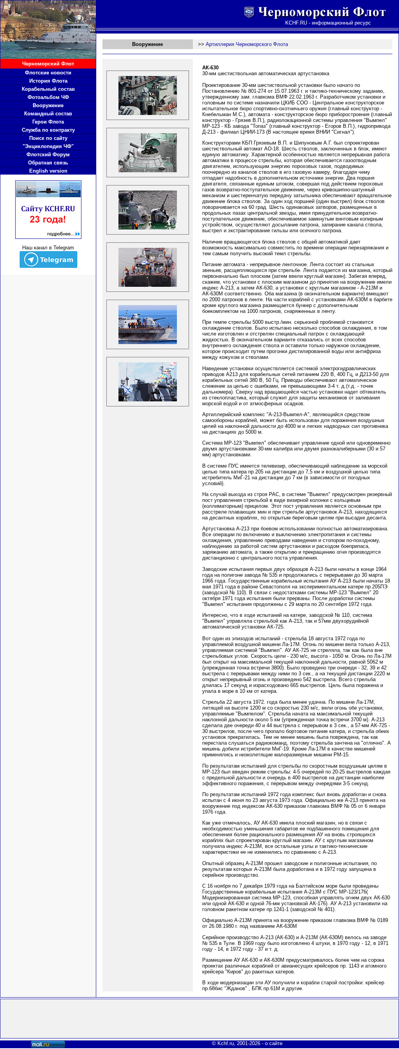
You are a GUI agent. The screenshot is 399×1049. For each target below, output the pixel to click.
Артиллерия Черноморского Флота (247, 44)
